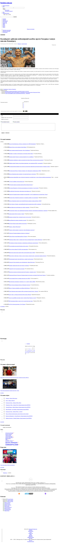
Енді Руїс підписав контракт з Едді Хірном (16, 304)
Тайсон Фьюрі (10, 500)
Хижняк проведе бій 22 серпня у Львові (16, 213)
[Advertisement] (29, 519)
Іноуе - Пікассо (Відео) (10, 400)
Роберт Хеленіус (8, 504)
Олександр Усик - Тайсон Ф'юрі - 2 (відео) (14, 411)
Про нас (30, 540)
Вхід (4, 6)
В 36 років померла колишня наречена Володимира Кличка (20, 184)
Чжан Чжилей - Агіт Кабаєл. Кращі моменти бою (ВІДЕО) (17, 409)
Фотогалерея (5, 20)
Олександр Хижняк (9, 433)
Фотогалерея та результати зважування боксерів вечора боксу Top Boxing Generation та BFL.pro (14, 377)
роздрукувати (24, 43)
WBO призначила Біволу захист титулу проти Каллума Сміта (20, 301)
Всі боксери (5, 32)
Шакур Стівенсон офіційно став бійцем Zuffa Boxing (19, 288)
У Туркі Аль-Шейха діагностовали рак (16, 181)
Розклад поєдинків (30, 29)
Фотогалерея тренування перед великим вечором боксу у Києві (9, 390)
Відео (31, 532)
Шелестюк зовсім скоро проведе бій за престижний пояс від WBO (22, 252)
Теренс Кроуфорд (9, 437)
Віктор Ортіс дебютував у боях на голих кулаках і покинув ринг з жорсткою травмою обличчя (27, 255)
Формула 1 (5, 472)
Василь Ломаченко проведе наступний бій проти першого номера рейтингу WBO (25, 200)
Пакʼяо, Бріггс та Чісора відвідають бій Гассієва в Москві (19, 294)
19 (28, 351)
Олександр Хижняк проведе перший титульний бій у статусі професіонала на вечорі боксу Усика (28, 194)
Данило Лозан (8, 435)
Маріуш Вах (7, 506)
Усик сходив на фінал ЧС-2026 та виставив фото (18, 249)
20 (29, 351)
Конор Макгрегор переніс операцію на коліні (17, 220)
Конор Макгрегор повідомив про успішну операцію (19, 207)
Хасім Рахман (7, 503)
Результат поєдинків (7, 30)
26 (28, 352)
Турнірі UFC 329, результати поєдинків (16, 268)
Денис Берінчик (8, 436)
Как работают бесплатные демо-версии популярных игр (20, 191)
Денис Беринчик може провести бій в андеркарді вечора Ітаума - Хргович (23, 291)
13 (29, 350)
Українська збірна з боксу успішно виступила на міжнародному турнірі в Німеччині (25, 239)
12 (28, 350)
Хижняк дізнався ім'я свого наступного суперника (19, 265)
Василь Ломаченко (11, 442)
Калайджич (6, 89)
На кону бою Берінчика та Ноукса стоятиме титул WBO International (22, 143)
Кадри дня (5, 22)
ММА (4, 24)
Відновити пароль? (9, 11)
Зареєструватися (6, 5)
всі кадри (2, 467)
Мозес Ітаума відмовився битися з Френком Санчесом (19, 284)
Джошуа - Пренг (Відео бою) (14, 226)
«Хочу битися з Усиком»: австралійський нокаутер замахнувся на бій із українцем (25, 204)
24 (25, 352)
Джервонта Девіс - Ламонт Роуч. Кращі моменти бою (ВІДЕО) (18, 405)
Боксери (30, 535)
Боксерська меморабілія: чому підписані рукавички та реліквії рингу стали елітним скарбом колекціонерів (30, 177)
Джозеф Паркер (8, 509)
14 (31, 350)
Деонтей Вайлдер (8, 507)
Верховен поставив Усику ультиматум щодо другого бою (19, 217)
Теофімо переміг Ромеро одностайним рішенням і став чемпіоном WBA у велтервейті (26, 163)
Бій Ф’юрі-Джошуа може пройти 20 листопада (17, 223)
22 (32, 351)
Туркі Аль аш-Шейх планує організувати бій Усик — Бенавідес (17, 93)
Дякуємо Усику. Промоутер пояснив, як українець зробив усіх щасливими (23, 197)
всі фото (2, 392)
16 (34, 350)
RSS (3, 12)
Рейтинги (31, 536)
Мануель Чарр (10, 501)
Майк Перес (7, 510)
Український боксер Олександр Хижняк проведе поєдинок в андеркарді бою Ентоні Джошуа (27, 275)
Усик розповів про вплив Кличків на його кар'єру (18, 246)
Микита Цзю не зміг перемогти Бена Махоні (17, 147)
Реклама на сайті (30, 541)
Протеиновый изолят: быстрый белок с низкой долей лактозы (21, 259)
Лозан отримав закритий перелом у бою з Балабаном (19, 150)
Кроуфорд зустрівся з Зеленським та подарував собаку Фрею (21, 153)
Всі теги (30, 538)
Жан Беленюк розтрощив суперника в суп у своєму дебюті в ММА (22, 281)
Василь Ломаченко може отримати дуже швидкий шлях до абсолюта (22, 174)
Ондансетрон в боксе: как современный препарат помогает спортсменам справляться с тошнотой (28, 210)
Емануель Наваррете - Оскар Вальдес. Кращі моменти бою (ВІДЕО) (19, 416)
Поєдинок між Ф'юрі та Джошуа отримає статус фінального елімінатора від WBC (25, 170)
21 (31, 351)
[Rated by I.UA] (26, 527)
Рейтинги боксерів (6, 31)
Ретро (4, 25)
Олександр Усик (11, 444)
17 (25, 351)
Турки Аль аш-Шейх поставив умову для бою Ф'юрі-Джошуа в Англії (22, 297)
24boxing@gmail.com (33, 529)
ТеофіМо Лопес (9, 440)
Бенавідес (14, 89)
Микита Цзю (8, 438)
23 (34, 351)
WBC (6, 439)
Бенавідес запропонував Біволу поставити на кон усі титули (17, 91)
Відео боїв (5, 21)
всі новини (2, 306)
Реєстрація (7, 10)
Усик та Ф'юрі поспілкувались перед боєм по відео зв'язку (17, 413)
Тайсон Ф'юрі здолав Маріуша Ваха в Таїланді (18, 236)
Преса (4, 27)
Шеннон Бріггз (8, 508)
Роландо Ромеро (8, 434)
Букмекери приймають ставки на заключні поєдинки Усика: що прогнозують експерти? (26, 160)
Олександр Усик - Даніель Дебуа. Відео (13, 402)
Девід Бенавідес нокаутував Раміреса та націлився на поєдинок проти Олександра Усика (22, 92)
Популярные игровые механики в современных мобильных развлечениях (23, 242)
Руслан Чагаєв (10, 499)
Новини (4, 19)
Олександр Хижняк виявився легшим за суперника (19, 233)
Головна (4, 18)
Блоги (4, 26)
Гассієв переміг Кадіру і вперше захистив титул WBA (19, 278)
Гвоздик (10, 89)
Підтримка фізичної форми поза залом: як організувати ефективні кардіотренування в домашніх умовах (29, 166)
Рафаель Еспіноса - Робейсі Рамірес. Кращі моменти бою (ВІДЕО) (19, 418)
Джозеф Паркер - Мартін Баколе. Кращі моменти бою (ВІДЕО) (18, 407)
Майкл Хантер (7, 502)
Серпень (28, 343)
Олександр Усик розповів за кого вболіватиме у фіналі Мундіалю (22, 262)
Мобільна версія (6, 13)
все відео (2, 421)
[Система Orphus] (17, 111)
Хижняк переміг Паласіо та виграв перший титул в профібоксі (21, 156)
